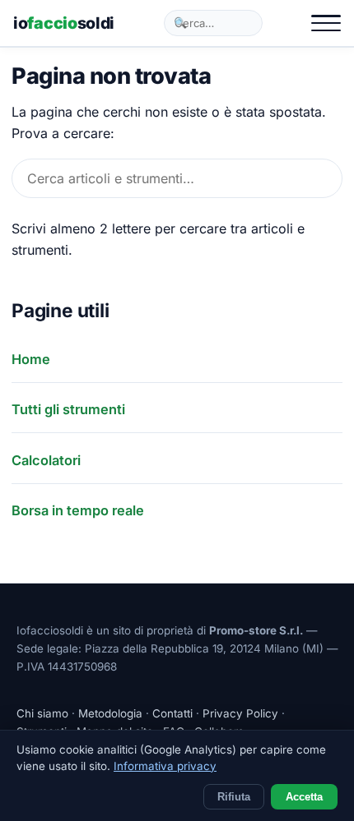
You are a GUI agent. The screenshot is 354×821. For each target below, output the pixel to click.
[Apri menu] (326, 23)
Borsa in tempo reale (78, 510)
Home (31, 359)
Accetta (304, 797)
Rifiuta (233, 797)
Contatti (172, 713)
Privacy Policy (240, 713)
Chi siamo (42, 713)
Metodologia (110, 713)
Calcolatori (46, 460)
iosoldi (63, 23)
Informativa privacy (165, 766)
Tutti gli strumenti (68, 409)
